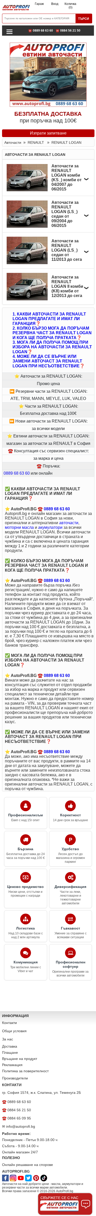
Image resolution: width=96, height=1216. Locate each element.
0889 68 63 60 (17, 473)
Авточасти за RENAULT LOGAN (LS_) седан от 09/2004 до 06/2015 (65, 214)
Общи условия (14, 1031)
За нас (7, 1039)
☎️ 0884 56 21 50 (68, 30)
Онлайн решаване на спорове (27, 1165)
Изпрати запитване (48, 133)
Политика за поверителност (25, 1071)
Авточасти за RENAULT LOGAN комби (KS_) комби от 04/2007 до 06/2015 (66, 177)
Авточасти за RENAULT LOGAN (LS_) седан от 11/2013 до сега (66, 250)
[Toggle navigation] (9, 31)
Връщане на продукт (19, 1059)
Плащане (10, 1052)
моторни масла (19, 527)
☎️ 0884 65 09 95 (16, 1118)
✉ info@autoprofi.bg (18, 1126)
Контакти (9, 1023)
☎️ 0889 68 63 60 (40, 30)
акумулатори (50, 527)
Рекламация (12, 1065)
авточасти (68, 523)
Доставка (9, 1046)
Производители (15, 1078)
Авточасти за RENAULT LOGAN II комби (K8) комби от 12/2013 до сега (67, 286)
